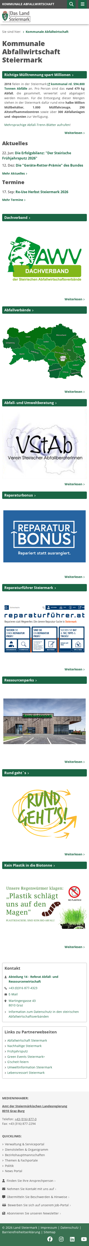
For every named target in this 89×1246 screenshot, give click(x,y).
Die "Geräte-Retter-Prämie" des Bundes (42, 165)
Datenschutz (69, 1227)
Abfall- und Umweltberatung (29, 402)
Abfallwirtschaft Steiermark (27, 1040)
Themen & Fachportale (21, 1160)
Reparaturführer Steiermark (28, 587)
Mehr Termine (13, 200)
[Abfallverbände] (44, 350)
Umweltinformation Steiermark (29, 1067)
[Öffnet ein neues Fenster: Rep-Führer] (44, 628)
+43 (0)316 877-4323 (23, 988)
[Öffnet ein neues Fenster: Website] (44, 813)
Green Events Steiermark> (26, 1057)
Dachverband (15, 217)
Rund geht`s (15, 772)
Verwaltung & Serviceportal (24, 1144)
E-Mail (13, 994)
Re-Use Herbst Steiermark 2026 (35, 191)
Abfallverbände (17, 310)
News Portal (13, 1171)
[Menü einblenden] (82, 4)
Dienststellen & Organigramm (26, 1149)
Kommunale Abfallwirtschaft (47, 32)
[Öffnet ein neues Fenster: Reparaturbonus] (44, 535)
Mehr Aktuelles (14, 173)
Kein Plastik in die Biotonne (28, 865)
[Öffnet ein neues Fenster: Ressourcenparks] (44, 721)
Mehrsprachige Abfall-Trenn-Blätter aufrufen (37, 125)
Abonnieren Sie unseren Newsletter (33, 1213)
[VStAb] (44, 443)
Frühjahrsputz (17, 1051)
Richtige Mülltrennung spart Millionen (37, 74)
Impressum (49, 1227)
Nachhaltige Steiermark (24, 1046)
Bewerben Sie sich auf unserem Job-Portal (39, 1205)
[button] (71, 4)
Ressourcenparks (19, 680)
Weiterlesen (74, 133)
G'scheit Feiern (18, 1062)
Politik (9, 1166)
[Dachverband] (44, 258)
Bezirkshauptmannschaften (25, 1155)
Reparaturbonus (18, 495)
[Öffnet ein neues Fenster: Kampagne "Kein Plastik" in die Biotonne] (44, 906)
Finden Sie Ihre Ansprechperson (30, 1181)
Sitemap (50, 1232)
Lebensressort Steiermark (25, 1073)
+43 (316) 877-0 (26, 1119)
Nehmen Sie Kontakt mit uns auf (31, 1189)
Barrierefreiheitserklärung (21, 1232)
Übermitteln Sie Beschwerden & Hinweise (37, 1197)
